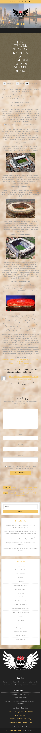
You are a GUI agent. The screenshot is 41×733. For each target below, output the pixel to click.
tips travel (21, 624)
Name (20, 434)
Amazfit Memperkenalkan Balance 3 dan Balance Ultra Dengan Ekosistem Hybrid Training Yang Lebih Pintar (20, 532)
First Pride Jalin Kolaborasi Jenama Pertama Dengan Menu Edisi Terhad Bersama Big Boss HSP (20, 538)
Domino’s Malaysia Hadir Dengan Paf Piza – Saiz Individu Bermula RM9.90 (20, 526)
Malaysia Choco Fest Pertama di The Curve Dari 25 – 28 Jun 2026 (21, 549)
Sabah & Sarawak (20, 601)
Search (20, 511)
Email (20, 445)
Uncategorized (20, 628)
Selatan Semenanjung (20, 605)
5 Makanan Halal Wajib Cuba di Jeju (20, 363)
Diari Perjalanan (20, 574)
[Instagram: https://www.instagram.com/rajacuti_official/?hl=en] (18, 726)
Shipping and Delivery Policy (20, 719)
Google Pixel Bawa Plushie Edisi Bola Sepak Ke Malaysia (20, 544)
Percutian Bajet (20, 597)
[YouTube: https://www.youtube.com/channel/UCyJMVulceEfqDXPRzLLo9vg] (26, 726)
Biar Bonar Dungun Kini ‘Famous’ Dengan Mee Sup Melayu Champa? (20, 360)
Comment (20, 407)
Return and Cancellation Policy (20, 722)
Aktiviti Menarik (20, 566)
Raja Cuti (20, 24)
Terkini (20, 616)
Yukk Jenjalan (20, 639)
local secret (20, 581)
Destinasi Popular (20, 570)
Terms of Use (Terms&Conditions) (21, 712)
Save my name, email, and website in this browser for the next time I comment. (22, 467)
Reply (24, 388)
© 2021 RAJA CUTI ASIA (14, 730)
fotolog (20, 578)
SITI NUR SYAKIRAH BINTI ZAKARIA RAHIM (24, 377)
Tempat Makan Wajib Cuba (20, 608)
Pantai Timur (20, 593)
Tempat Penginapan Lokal (20, 612)
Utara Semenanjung (20, 632)
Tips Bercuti (20, 620)
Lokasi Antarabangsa (20, 585)
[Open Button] (3, 30)
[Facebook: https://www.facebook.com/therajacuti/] (15, 726)
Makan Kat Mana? (20, 589)
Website (20, 456)
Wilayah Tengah (21, 635)
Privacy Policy (20, 715)
